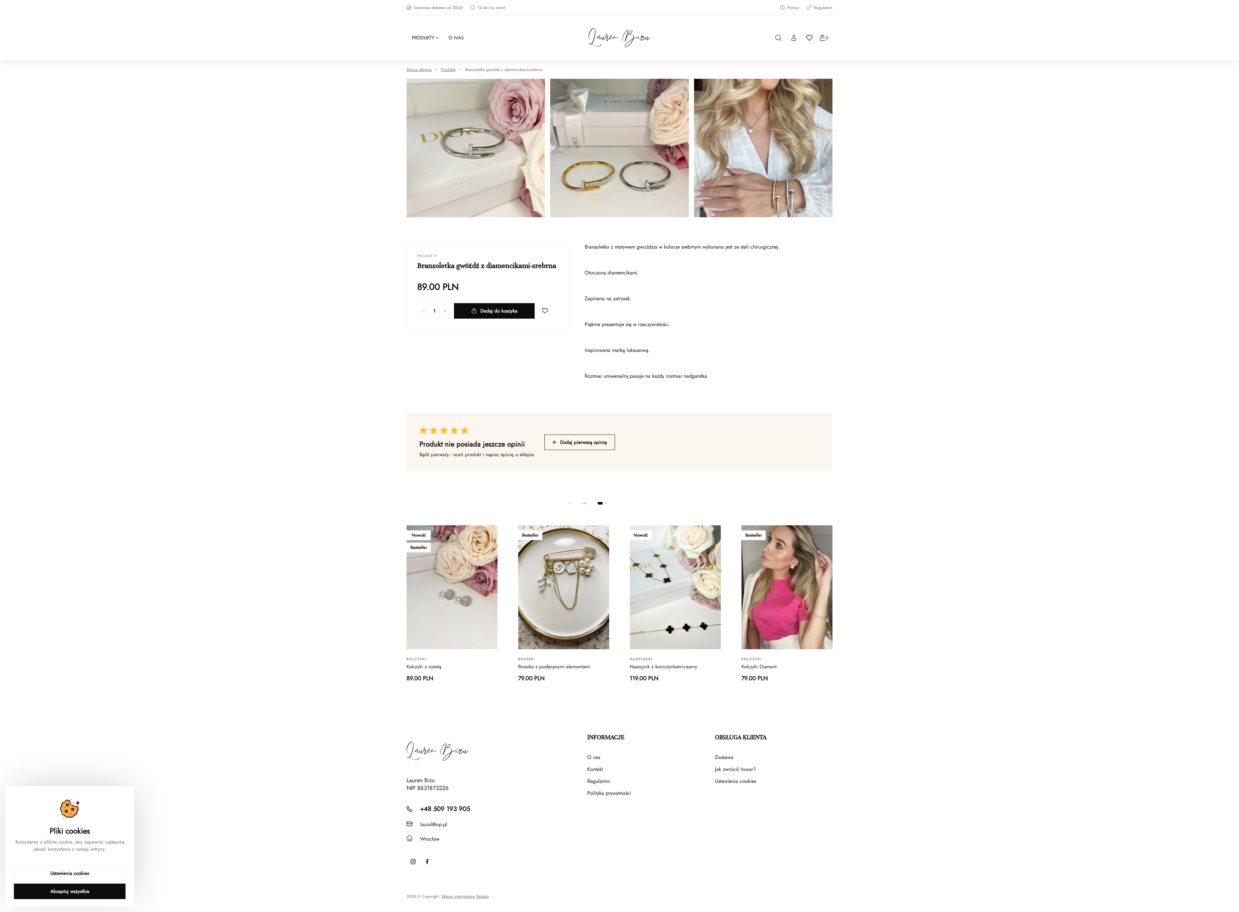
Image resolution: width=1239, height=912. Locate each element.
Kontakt (595, 769)
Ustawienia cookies (735, 781)
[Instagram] (413, 861)
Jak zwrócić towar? (735, 769)
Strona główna (419, 69)
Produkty (448, 69)
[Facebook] (427, 861)
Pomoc (793, 8)
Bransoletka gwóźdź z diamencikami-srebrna (503, 69)
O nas (593, 757)
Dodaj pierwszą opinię (583, 442)
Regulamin (823, 8)
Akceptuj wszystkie (69, 891)
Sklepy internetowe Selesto (465, 896)
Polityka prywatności (609, 793)
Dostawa (724, 757)
